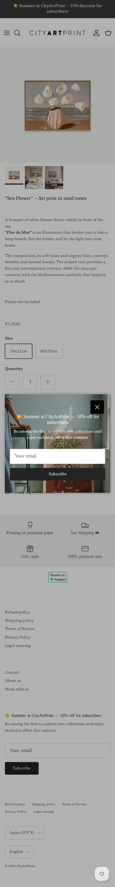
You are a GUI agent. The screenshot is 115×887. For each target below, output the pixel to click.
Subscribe (58, 474)
